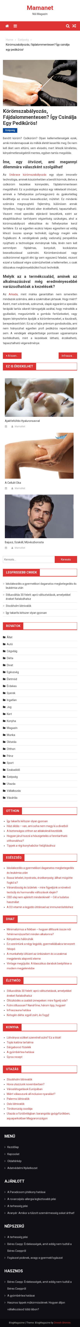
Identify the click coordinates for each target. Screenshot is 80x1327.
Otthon (11, 748)
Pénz (10, 755)
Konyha (11, 721)
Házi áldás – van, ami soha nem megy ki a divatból (37, 826)
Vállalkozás (14, 790)
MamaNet (20, 426)
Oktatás (12, 741)
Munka (11, 734)
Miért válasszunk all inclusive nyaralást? (31, 1094)
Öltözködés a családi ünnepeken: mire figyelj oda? (37, 1000)
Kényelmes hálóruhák (20, 939)
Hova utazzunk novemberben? (25, 1084)
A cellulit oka (13, 482)
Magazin (12, 728)
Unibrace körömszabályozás (28, 174)
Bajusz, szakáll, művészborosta (24, 542)
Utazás (11, 783)
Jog (9, 707)
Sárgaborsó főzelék (19, 1047)
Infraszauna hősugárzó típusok (69, 355)
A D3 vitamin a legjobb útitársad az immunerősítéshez (40, 907)
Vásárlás (12, 797)
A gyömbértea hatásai (20, 1052)
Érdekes (12, 686)
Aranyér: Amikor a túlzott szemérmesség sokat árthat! (40, 1213)
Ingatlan (12, 700)
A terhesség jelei (17, 1206)
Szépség (10, 130)
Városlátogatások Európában (25, 1089)
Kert (9, 714)
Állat (9, 637)
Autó (10, 644)
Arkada (13, 294)
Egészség (13, 672)
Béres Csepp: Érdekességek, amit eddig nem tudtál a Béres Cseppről (39, 1247)
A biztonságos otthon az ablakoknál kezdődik (34, 830)
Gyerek (11, 693)
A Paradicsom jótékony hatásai (26, 1192)
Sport (10, 762)
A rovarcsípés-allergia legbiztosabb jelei (31, 1199)
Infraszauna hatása (19, 1010)
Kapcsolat (13, 1154)
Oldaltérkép (14, 1161)
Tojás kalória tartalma (20, 1042)
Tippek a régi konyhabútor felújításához (31, 845)
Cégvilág (12, 651)
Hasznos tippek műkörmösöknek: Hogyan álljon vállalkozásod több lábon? (36, 1306)
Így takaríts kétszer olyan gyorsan (26, 612)
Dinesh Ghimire (62, 1322)
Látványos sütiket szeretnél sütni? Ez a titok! (34, 1037)
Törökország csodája (19, 1108)
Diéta (10, 658)
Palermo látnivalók (18, 1098)
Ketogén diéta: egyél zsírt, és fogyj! (28, 1015)
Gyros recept (14, 1056)
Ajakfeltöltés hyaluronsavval (22, 420)
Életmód (12, 679)
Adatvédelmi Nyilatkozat (22, 1168)
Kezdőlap (13, 1147)
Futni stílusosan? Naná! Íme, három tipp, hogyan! (36, 1005)
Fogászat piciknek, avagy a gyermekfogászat (35, 1257)
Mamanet (40, 7)
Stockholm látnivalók (18, 605)
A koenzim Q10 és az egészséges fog (15, 355)
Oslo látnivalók (15, 1103)
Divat (10, 665)
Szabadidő (13, 769)
